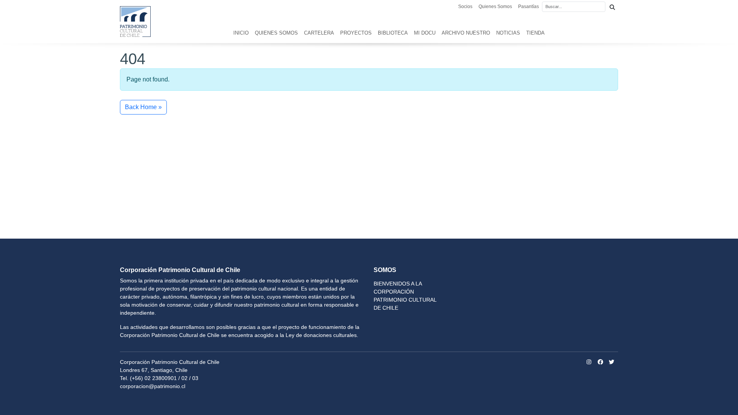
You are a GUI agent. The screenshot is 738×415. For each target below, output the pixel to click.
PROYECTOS (356, 33)
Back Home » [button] (143, 107)
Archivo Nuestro (466, 33)
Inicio (241, 33)
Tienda (535, 33)
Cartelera (319, 33)
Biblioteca (393, 33)
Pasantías (528, 6)
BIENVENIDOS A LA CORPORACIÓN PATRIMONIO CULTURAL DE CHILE (405, 296)
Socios (465, 6)
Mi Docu (424, 33)
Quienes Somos (495, 6)
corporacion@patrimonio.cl (152, 386)
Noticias (508, 33)
